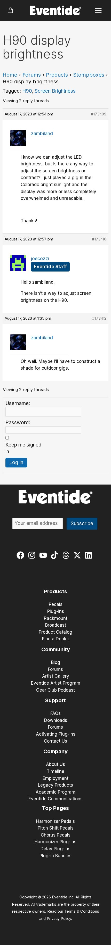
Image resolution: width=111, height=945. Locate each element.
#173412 (99, 318)
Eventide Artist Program (55, 683)
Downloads (55, 720)
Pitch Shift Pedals (56, 828)
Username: (17, 403)
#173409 (98, 114)
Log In (16, 462)
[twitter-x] (78, 555)
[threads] (67, 555)
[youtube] (44, 555)
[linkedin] (90, 555)
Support (55, 700)
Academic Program (55, 792)
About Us (55, 764)
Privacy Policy (59, 918)
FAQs (55, 713)
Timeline (55, 771)
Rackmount (55, 618)
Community (55, 649)
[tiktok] (56, 555)
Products (57, 75)
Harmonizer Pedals (55, 821)
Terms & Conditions (81, 911)
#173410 (99, 239)
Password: (17, 423)
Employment (55, 778)
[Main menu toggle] (98, 10)
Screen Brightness (55, 91)
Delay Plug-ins (55, 848)
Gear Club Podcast (55, 690)
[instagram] (33, 555)
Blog (55, 662)
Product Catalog (55, 632)
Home (10, 75)
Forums (31, 75)
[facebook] (22, 555)
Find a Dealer (55, 638)
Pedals (55, 604)
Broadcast (55, 625)
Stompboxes (88, 75)
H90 (27, 91)
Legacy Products (55, 785)
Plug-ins (55, 611)
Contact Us (55, 741)
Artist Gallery (55, 676)
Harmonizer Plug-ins (55, 841)
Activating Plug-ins (55, 734)
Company (55, 751)
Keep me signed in (23, 448)
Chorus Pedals (55, 835)
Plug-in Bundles (55, 855)
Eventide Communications (55, 798)
